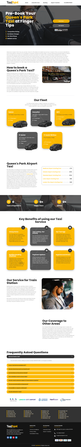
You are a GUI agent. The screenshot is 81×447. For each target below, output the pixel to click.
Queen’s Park (30, 174)
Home (26, 2)
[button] (55, 2)
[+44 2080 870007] (55, 433)
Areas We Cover (36, 2)
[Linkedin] (16, 437)
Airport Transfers (55, 2)
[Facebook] (8, 437)
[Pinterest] (13, 437)
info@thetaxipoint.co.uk (61, 435)
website (21, 263)
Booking (45, 2)
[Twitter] (10, 437)
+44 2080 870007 (68, 2)
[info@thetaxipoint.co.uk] (55, 435)
